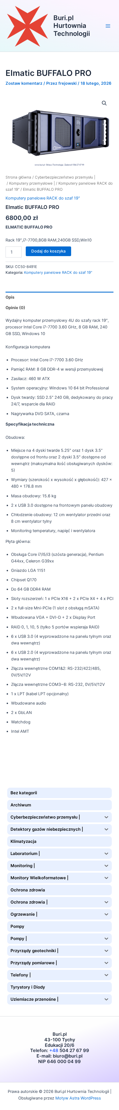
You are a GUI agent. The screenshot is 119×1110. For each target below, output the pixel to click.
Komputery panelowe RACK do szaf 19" (43, 198)
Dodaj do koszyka (48, 251)
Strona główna (18, 177)
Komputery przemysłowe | (32, 183)
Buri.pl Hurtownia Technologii (71, 26)
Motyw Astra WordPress (78, 1098)
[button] (104, 103)
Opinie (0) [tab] (15, 307)
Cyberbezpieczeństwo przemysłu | (65, 177)
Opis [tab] (10, 297)
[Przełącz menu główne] (107, 25)
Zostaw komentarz (24, 83)
